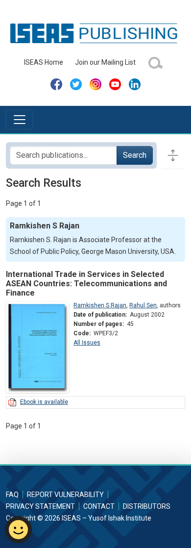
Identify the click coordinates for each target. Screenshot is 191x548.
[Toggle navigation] (19, 119)
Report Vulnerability (65, 494)
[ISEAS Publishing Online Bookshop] (95, 33)
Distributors (146, 506)
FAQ (12, 494)
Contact (99, 506)
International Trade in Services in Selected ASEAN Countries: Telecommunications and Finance (86, 284)
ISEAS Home (43, 62)
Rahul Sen (143, 305)
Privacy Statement (40, 506)
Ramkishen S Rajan (99, 305)
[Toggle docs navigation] (173, 155)
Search (134, 155)
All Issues (86, 342)
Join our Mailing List (105, 62)
